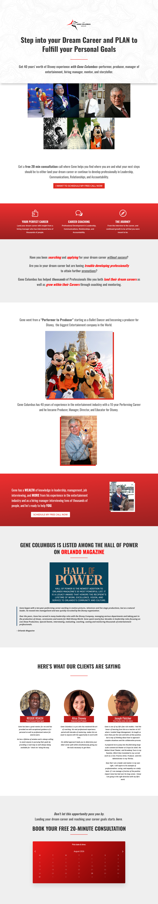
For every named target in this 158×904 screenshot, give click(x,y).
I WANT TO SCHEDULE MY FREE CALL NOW (79, 185)
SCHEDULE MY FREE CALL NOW (50, 514)
